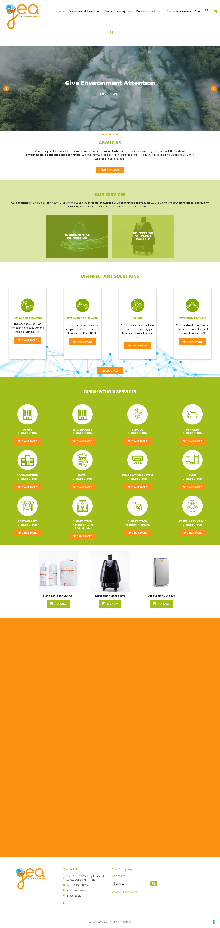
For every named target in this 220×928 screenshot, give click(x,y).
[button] (110, 170)
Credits (136, 891)
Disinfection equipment (118, 11)
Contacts (118, 876)
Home (61, 11)
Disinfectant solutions (149, 11)
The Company (122, 869)
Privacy (126, 891)
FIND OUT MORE (110, 94)
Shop (198, 11)
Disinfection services (179, 11)
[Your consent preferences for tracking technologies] (214, 922)
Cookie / (116, 891)
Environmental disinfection (84, 11)
